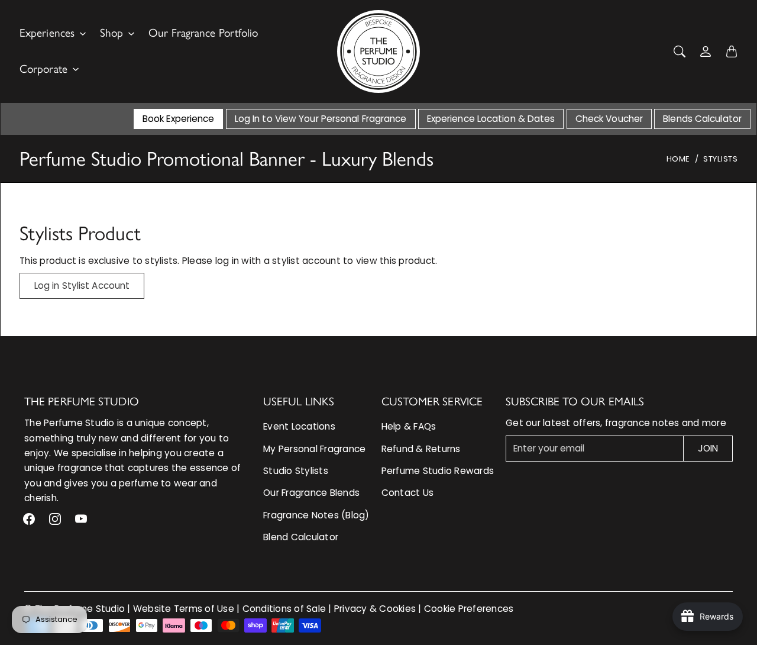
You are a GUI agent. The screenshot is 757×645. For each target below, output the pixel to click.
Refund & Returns (421, 449)
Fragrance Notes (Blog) (316, 515)
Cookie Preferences (469, 608)
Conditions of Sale (284, 608)
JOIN (708, 448)
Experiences (47, 33)
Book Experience (179, 118)
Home (678, 159)
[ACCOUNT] (706, 51)
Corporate (43, 69)
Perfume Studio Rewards (437, 471)
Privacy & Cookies (375, 608)
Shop (111, 33)
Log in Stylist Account (82, 285)
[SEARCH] (680, 51)
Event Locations (299, 426)
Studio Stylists (295, 471)
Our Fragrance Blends (311, 492)
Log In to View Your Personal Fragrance (321, 118)
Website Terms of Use (183, 608)
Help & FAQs (408, 426)
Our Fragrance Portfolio (203, 33)
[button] (29, 519)
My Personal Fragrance (314, 449)
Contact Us (407, 492)
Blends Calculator (702, 118)
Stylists (720, 159)
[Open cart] (732, 51)
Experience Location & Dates (491, 118)
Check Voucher (609, 118)
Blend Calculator (300, 537)
